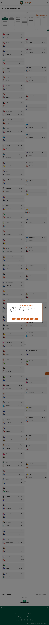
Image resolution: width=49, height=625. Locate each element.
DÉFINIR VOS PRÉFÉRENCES (24, 319)
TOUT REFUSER (16, 319)
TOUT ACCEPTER (34, 319)
